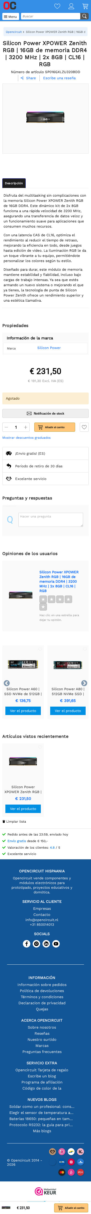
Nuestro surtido (42, 1039)
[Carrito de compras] (81, 6)
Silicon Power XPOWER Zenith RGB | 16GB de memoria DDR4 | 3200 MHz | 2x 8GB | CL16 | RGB (59, 581)
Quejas (42, 1009)
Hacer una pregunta (35, 516)
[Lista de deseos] (53, 6)
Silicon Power (49, 348)
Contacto (41, 914)
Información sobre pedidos (42, 984)
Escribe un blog (42, 1076)
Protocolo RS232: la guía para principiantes (41, 1125)
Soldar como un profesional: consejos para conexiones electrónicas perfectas (41, 1106)
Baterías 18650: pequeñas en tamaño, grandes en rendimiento (41, 1119)
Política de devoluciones (42, 991)
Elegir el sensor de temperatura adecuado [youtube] (41, 1112)
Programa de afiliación (42, 1082)
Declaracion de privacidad (42, 1003)
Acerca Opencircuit (42, 1020)
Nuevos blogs (42, 1099)
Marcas (42, 1045)
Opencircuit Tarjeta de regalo (41, 1070)
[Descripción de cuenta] (67, 6)
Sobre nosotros (42, 1027)
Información (41, 977)
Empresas (42, 908)
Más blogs (42, 1131)
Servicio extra (42, 1063)
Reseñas (42, 1033)
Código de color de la (41, 1088)
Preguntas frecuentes (42, 1051)
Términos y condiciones (42, 997)
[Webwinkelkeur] (45, 1191)
